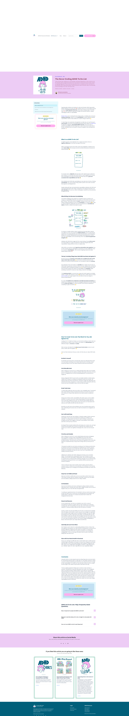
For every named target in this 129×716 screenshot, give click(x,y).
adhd (64, 76)
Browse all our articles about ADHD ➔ (90, 713)
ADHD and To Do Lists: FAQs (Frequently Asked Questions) (43, 111)
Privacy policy (72, 707)
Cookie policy (72, 710)
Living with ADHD (87, 711)
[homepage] (34, 36)
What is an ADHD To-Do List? (39, 105)
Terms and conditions (73, 709)
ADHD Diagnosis (87, 709)
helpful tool (93, 123)
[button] (55, 36)
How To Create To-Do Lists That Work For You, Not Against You (44, 107)
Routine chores (64, 116)
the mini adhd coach (58, 76)
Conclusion (36, 109)
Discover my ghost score (46, 125)
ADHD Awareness (87, 707)
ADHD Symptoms (87, 710)
